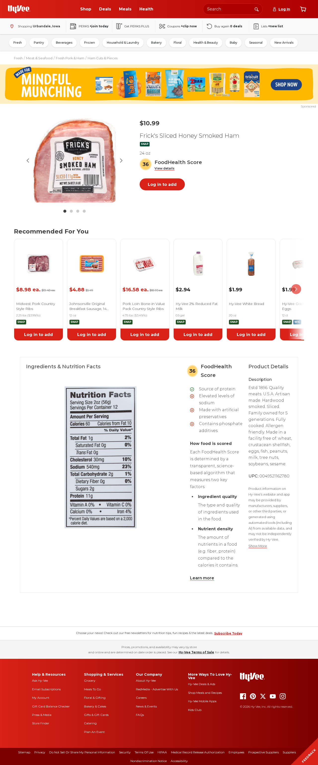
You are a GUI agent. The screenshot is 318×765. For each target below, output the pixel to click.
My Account (40, 697)
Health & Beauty (206, 42)
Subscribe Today (228, 633)
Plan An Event (94, 732)
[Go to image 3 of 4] (78, 211)
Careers (141, 697)
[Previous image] (28, 161)
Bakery (156, 42)
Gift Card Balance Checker (51, 706)
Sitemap (24, 752)
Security (125, 752)
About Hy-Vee (146, 680)
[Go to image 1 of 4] (65, 211)
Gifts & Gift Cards (96, 715)
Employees (236, 752)
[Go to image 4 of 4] (84, 211)
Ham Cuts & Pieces (103, 58)
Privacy (39, 752)
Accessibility (179, 761)
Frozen (89, 42)
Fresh (17, 42)
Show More (257, 546)
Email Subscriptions (46, 689)
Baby (233, 42)
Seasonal (256, 42)
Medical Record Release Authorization (198, 752)
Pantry (39, 42)
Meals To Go (92, 689)
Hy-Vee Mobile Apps (202, 701)
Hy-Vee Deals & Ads (201, 684)
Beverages (64, 42)
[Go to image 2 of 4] (71, 211)
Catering (90, 723)
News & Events (146, 706)
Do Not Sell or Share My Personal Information (82, 752)
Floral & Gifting (95, 697)
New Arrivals (284, 42)
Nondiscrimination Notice (148, 761)
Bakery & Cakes (95, 706)
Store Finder (40, 723)
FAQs (140, 715)
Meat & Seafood (39, 58)
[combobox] (233, 9)
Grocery (89, 680)
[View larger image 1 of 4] (74, 160)
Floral (178, 42)
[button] (164, 168)
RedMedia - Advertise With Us (157, 689)
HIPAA (162, 752)
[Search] (257, 9)
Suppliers (289, 752)
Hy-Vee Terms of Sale (196, 652)
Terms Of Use (144, 752)
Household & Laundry (123, 42)
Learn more (202, 578)
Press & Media (41, 715)
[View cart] (303, 9)
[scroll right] (296, 289)
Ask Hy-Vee (40, 680)
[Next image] (121, 161)
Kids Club (194, 710)
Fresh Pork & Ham (70, 58)
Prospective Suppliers (263, 752)
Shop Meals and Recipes (205, 693)
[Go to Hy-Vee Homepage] (19, 9)
